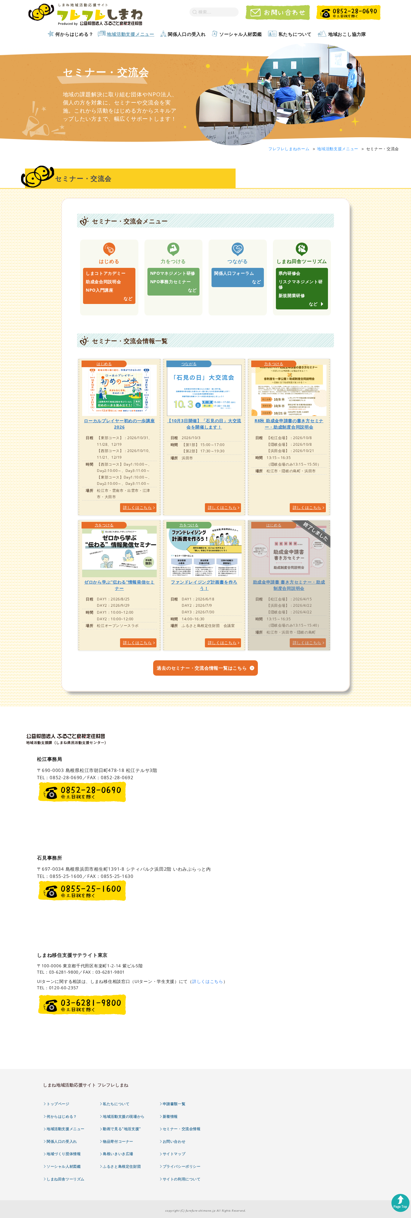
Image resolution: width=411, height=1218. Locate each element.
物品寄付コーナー (118, 1141)
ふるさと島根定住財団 (122, 1166)
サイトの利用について (182, 1179)
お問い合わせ (174, 1141)
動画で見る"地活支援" (122, 1128)
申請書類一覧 (174, 1103)
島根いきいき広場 (118, 1153)
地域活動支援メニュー (130, 34)
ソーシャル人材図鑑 (240, 34)
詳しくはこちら (207, 981)
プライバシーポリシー (182, 1166)
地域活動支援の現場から (124, 1116)
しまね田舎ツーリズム (66, 1179)
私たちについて (295, 34)
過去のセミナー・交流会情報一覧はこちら (202, 668)
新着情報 (170, 1116)
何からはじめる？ (74, 34)
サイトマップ (174, 1153)
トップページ (58, 1103)
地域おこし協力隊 (347, 34)
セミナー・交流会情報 (182, 1128)
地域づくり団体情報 (64, 1153)
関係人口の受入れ (187, 34)
